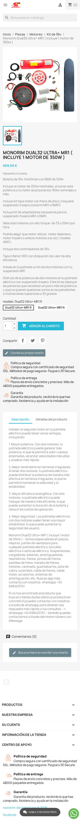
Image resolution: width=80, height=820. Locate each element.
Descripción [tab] (20, 419)
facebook (9, 815)
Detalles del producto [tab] (51, 419)
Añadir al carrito (41, 325)
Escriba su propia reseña (26, 353)
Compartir (23, 340)
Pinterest (42, 340)
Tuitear (33, 340)
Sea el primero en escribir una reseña (43, 652)
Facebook (6, 682)
